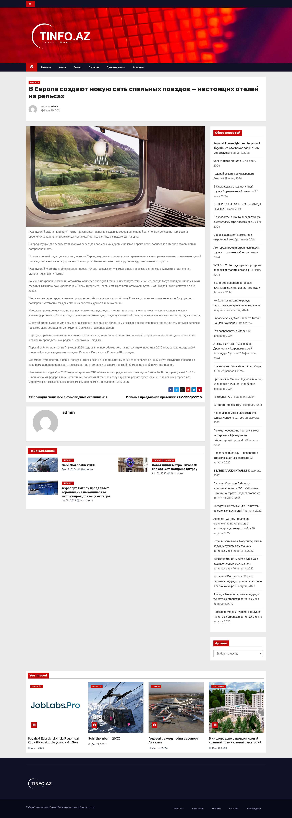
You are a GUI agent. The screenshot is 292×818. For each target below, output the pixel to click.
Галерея (94, 67)
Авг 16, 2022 (69, 500)
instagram (198, 808)
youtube (233, 808)
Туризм (156, 686)
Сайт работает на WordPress (41, 807)
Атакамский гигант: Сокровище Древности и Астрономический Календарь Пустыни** (232, 348)
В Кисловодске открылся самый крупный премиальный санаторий (235, 740)
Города (157, 460)
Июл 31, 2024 (160, 748)
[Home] (31, 67)
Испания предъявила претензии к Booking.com (163, 397)
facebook (178, 808)
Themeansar (87, 807)
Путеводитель (116, 67)
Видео (78, 67)
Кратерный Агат (223, 397)
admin (54, 106)
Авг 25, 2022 (159, 473)
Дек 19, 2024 (69, 469)
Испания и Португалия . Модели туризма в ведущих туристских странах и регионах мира (237, 581)
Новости (34, 82)
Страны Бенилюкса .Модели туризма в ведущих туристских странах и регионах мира (237, 546)
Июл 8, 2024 (219, 748)
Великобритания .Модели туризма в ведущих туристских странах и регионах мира (235, 563)
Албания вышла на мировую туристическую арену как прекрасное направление (236, 305)
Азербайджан (254, 808)
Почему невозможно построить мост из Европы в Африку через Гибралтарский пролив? (236, 435)
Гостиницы (218, 686)
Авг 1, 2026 (37, 748)
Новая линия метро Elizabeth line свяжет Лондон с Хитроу (175, 467)
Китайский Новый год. (227, 405)
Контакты (138, 67)
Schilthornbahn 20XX (78, 465)
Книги (62, 67)
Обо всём (36, 686)
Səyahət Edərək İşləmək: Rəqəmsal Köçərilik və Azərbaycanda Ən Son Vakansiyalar (236, 148)
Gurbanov (86, 469)
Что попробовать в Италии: (230, 331)
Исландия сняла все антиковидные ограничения (69, 397)
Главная (46, 67)
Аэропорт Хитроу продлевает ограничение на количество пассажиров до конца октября (86, 492)
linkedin (216, 808)
